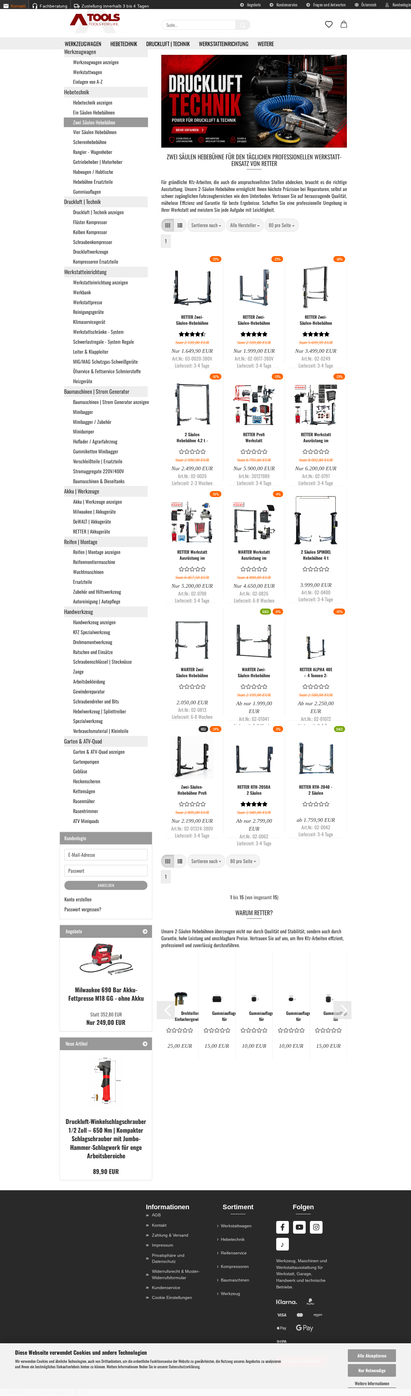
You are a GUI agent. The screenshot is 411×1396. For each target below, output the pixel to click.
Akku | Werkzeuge (81, 491)
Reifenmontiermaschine (94, 561)
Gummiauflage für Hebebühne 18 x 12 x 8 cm (224, 1016)
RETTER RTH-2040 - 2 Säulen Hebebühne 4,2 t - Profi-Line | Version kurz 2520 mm (316, 790)
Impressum (162, 1245)
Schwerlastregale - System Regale (103, 341)
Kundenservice (287, 5)
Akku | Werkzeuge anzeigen (97, 501)
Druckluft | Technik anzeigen (98, 212)
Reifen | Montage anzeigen (96, 552)
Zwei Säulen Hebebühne (94, 122)
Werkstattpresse (87, 302)
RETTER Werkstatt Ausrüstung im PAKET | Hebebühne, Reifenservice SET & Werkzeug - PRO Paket (316, 437)
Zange (78, 671)
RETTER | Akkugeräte (91, 531)
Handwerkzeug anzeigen (94, 622)
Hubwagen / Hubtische (93, 171)
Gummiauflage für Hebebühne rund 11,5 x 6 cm (261, 1016)
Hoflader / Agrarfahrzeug (95, 441)
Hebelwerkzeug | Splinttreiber (99, 711)
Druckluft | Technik (168, 44)
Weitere (266, 44)
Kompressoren (235, 1266)
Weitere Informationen (372, 1383)
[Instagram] (316, 1227)
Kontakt (159, 1225)
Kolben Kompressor (90, 232)
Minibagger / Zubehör (92, 421)
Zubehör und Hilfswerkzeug (97, 591)
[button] (343, 24)
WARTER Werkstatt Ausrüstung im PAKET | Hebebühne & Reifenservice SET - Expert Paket (254, 555)
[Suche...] (242, 25)
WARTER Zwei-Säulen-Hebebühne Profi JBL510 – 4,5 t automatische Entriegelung (254, 672)
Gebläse (80, 771)
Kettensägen (84, 791)
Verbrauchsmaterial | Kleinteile (100, 730)
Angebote (253, 5)
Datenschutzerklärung (184, 1366)
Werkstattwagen (87, 72)
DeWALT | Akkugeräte (92, 521)
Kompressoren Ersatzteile (95, 261)
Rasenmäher (84, 801)
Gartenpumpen (86, 761)
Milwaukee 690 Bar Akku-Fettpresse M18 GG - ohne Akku (106, 994)
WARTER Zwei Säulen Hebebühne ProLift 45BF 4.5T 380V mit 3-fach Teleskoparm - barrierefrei (192, 672)
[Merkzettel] (328, 24)
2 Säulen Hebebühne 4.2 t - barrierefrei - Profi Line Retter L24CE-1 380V (192, 437)
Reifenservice (234, 1252)
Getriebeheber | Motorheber (97, 161)
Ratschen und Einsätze (93, 652)
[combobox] (206, 225)
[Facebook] (282, 1227)
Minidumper (83, 431)
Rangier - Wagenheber (92, 151)
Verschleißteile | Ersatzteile (97, 461)
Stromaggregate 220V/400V (98, 471)
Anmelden (106, 885)
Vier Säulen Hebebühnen (94, 132)
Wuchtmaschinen (88, 571)
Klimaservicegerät (89, 321)
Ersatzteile (82, 581)
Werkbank (82, 292)
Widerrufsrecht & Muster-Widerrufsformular (176, 1274)
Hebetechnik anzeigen (92, 102)
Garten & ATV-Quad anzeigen (99, 751)
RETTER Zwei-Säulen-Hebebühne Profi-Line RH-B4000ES (254, 320)
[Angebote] (145, 931)
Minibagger (83, 411)
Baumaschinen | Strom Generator (96, 391)
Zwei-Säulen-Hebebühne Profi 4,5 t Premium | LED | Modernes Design (192, 790)
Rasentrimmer (85, 811)
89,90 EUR (106, 1171)
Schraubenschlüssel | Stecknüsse (102, 661)
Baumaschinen (235, 1280)
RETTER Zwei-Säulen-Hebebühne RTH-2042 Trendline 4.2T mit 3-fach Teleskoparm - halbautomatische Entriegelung (192, 320)
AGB (156, 1215)
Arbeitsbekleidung (89, 681)
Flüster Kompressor (90, 222)
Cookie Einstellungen (172, 1297)
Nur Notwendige (372, 1370)
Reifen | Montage (80, 542)
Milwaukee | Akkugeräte (94, 511)
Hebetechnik (123, 44)
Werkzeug (230, 1293)
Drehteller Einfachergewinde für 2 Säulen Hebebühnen (190, 1016)
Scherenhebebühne (90, 142)
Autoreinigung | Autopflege (96, 601)
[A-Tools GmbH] (92, 20)
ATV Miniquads (86, 821)
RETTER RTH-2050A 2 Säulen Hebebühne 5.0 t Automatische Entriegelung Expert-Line (253, 790)
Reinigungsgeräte (88, 311)
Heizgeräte (82, 381)
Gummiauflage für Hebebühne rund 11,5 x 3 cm (298, 1016)
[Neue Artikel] (145, 1043)
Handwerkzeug (78, 611)
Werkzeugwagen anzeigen (96, 62)
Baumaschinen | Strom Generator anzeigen (110, 401)
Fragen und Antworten (329, 5)
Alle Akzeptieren (371, 1355)
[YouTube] (299, 1227)
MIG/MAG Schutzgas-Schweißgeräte (105, 361)
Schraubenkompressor (92, 242)
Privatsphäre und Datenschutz (168, 1258)
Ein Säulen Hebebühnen (94, 112)
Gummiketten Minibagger (95, 451)
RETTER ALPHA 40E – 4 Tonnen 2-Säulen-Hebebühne (316, 672)
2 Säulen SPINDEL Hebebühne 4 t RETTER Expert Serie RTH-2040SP (316, 555)
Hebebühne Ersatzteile (93, 181)
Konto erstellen (77, 899)
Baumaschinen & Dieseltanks (99, 481)
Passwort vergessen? (82, 909)
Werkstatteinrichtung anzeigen (100, 282)
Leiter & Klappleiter (90, 351)
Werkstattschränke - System (98, 331)
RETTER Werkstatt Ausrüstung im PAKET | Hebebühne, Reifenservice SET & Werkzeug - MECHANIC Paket (192, 555)
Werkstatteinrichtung (224, 44)
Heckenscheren (86, 781)
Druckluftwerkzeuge (90, 251)
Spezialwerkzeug (88, 721)
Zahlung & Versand (170, 1235)
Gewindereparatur (89, 691)
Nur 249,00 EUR (105, 1019)
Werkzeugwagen (83, 44)
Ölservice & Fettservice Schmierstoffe (107, 371)
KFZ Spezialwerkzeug (91, 632)
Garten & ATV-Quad (83, 741)
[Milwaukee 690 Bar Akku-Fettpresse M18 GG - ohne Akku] (106, 959)
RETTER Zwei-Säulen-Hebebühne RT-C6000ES (316, 320)
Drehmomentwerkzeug (92, 642)
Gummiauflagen (87, 191)
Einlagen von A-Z (88, 81)
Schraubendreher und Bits (96, 701)
